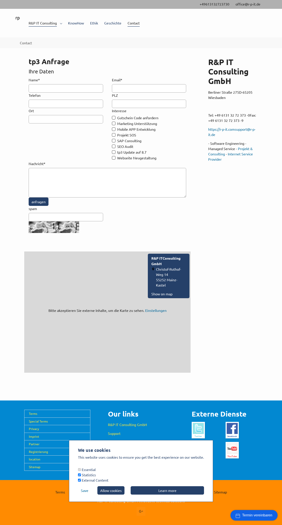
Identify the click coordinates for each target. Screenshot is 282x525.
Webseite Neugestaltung (136, 158)
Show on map (162, 294)
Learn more (167, 490)
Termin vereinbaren (257, 515)
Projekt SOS (126, 135)
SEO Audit (125, 146)
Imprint (34, 436)
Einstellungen (156, 310)
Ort (31, 110)
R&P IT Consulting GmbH (127, 424)
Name (34, 80)
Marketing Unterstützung (137, 123)
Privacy (34, 429)
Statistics (88, 475)
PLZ (115, 95)
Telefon (35, 95)
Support (114, 433)
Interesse (119, 110)
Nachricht (37, 163)
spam (33, 208)
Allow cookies (111, 490)
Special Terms (38, 421)
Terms (33, 413)
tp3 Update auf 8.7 (132, 152)
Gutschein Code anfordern (137, 117)
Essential (88, 469)
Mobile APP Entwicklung (136, 129)
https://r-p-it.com (221, 129)
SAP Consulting (129, 140)
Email (117, 80)
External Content (94, 480)
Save (84, 490)
